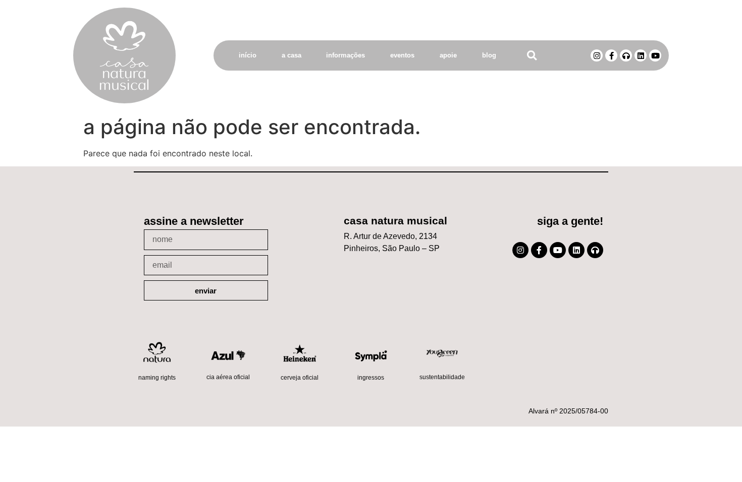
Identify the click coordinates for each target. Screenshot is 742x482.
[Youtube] (655, 55)
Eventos (402, 55)
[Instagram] (597, 55)
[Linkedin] (640, 55)
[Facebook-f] (611, 55)
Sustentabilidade (442, 377)
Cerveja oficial (300, 377)
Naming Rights (157, 377)
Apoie (448, 55)
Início (247, 55)
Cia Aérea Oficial (228, 377)
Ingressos (370, 377)
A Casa (291, 55)
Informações (345, 55)
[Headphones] (626, 55)
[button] (532, 56)
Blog (489, 55)
